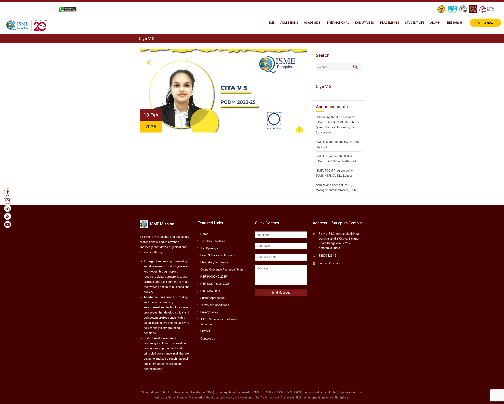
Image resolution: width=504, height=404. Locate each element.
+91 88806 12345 (25, 9)
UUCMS (205, 331)
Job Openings (209, 248)
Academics (312, 22)
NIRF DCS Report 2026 (214, 284)
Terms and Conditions (214, 305)
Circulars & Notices (212, 241)
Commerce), (342, 190)
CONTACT (47, 9)
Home (204, 234)
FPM (354, 190)
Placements (389, 22)
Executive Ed (364, 22)
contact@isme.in (330, 263)
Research (454, 22)
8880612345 (327, 256)
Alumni (435, 22)
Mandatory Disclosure (214, 262)
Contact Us (207, 338)
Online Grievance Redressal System (223, 269)
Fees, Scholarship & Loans (217, 255)
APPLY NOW (485, 22)
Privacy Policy (209, 312)
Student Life (414, 22)
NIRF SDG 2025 (210, 291)
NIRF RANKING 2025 (213, 276)
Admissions (289, 22)
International (337, 22)
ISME (271, 22)
